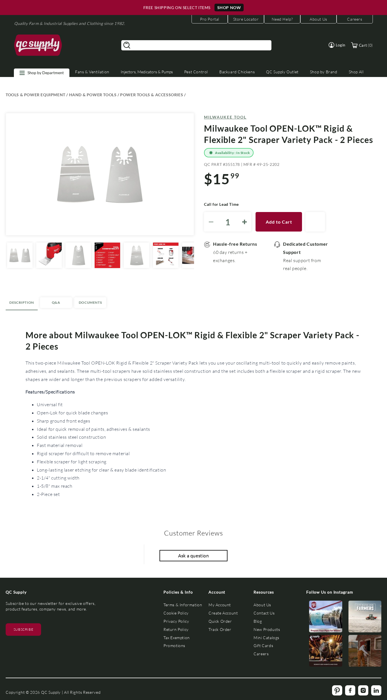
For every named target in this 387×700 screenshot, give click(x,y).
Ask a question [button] (193, 555)
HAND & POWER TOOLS (93, 94)
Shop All (356, 71)
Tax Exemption (176, 637)
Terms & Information (182, 604)
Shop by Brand (323, 71)
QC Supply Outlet (282, 71)
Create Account (223, 613)
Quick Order (220, 621)
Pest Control (196, 71)
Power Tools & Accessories (151, 94)
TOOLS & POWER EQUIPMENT (35, 94)
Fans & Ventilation (92, 71)
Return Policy (176, 629)
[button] (337, 45)
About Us (262, 604)
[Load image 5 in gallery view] (136, 255)
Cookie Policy (176, 613)
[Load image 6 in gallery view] (165, 255)
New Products (267, 629)
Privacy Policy (176, 621)
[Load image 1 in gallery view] (20, 255)
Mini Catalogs (266, 637)
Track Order (220, 629)
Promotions (174, 645)
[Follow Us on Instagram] (325, 618)
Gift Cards (263, 645)
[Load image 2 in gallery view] (49, 255)
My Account (220, 604)
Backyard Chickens (237, 71)
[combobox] (196, 45)
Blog (258, 621)
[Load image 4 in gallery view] (107, 255)
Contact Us (264, 613)
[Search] (127, 45)
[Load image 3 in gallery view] (78, 255)
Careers (261, 653)
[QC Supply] (38, 45)
